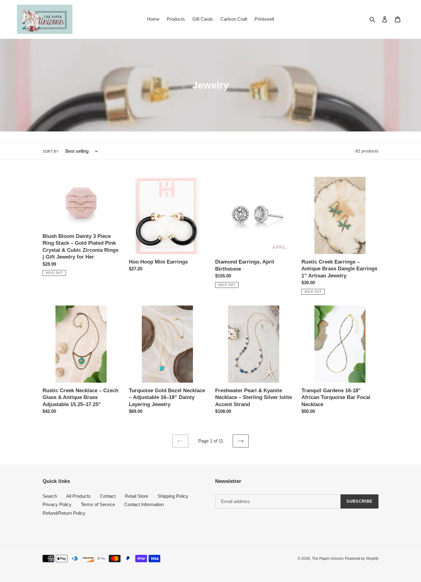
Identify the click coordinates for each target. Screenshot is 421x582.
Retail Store (136, 496)
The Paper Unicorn (328, 558)
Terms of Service (98, 504)
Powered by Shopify (361, 558)
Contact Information (144, 504)
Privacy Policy (57, 504)
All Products (78, 496)
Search (50, 496)
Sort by (51, 151)
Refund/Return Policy (64, 513)
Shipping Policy (172, 496)
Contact (108, 496)
